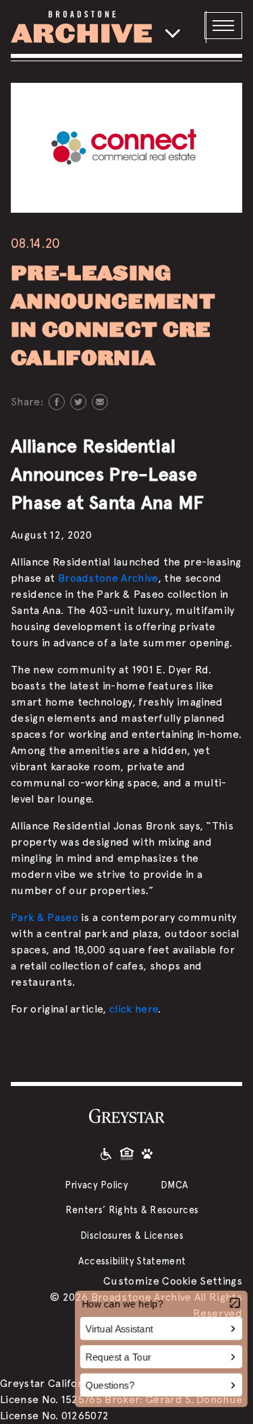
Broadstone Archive (108, 578)
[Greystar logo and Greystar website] (127, 1116)
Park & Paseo (44, 917)
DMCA (174, 1184)
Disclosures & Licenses (132, 1235)
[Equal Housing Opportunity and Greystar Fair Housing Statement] (126, 1153)
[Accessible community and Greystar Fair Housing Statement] (106, 1153)
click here (133, 1009)
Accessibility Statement (132, 1260)
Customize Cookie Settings (172, 1281)
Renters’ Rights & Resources (132, 1209)
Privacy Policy (96, 1184)
